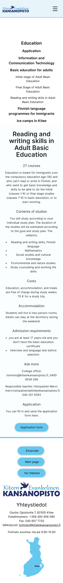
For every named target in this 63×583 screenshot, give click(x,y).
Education (31, 43)
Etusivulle (30, 450)
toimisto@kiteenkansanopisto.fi (40, 525)
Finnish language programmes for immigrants (31, 111)
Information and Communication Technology (31, 60)
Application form (31, 427)
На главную (31, 473)
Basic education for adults (31, 70)
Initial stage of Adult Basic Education (33, 79)
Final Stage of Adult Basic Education (33, 89)
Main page (31, 462)
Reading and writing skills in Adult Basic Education (32, 100)
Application (31, 51)
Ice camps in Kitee (31, 121)
